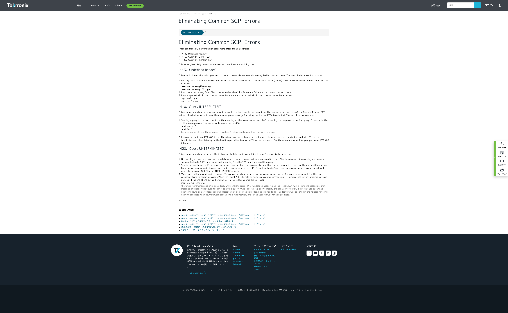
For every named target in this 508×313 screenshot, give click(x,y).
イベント (236, 259)
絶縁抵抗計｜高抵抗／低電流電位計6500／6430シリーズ (208, 227)
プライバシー (229, 290)
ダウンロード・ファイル (192, 32)
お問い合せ (436, 5)
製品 (79, 5)
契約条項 (253, 290)
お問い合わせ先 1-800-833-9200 (274, 290)
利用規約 (241, 290)
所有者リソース (260, 266)
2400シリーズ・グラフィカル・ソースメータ (203, 230)
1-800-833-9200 (261, 249)
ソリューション (91, 5)
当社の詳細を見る (196, 273)
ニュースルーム (239, 256)
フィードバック (297, 290)
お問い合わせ (260, 252)
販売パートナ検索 (288, 249)
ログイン (489, 5)
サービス (107, 5)
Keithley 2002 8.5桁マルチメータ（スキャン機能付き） (208, 221)
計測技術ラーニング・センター (264, 262)
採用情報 (236, 252)
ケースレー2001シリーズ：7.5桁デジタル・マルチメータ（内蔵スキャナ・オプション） (223, 218)
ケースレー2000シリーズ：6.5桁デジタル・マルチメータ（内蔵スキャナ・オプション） (223, 215)
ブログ (257, 269)
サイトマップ (214, 290)
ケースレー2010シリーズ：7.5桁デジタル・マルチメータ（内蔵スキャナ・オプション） (223, 224)
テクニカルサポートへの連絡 (264, 257)
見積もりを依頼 (135, 5)
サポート (118, 5)
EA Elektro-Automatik (238, 263)
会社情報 (236, 249)
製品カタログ (502, 165)
